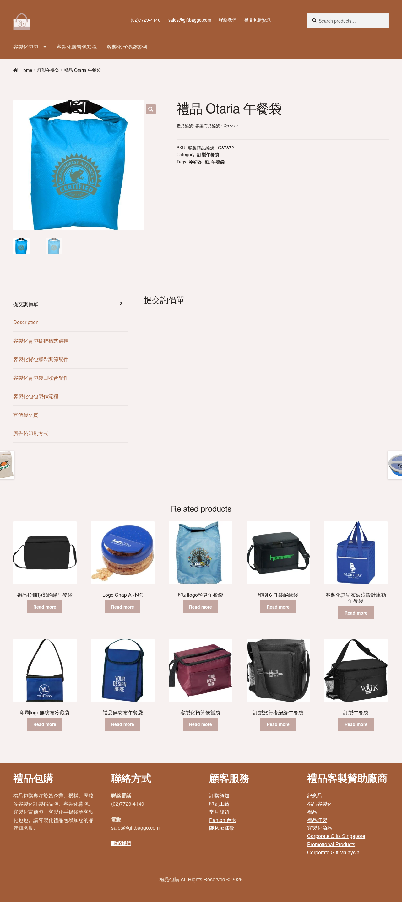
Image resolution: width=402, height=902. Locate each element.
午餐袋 (218, 161)
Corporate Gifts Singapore (336, 836)
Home (26, 70)
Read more (44, 607)
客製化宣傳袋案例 (127, 46)
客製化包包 (25, 46)
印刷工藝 (219, 803)
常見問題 (219, 811)
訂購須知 (219, 795)
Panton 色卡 (222, 820)
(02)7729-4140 (145, 20)
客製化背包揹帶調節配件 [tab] (40, 359)
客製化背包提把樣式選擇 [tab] (40, 340)
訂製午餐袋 (48, 70)
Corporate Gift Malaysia (333, 852)
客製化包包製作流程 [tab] (35, 396)
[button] (151, 109)
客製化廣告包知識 (77, 46)
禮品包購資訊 (257, 20)
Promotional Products (331, 844)
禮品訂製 (317, 820)
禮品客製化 (319, 803)
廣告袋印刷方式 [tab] (30, 433)
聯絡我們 (227, 20)
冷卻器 (195, 161)
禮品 (312, 811)
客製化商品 (319, 827)
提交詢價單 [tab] (25, 303)
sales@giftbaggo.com (189, 20)
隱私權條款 (221, 827)
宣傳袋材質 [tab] (25, 414)
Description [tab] (26, 322)
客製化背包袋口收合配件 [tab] (40, 377)
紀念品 (314, 795)
